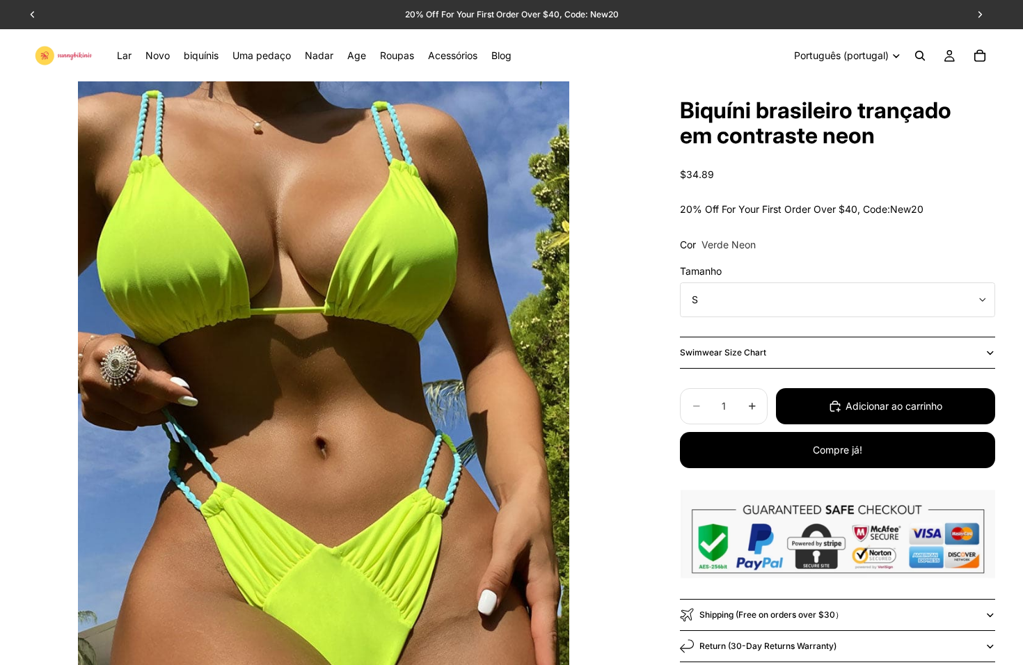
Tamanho (701, 271)
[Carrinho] (980, 55)
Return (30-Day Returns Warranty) (767, 646)
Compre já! (837, 450)
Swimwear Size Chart (723, 352)
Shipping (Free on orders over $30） (771, 614)
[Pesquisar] (920, 55)
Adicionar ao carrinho (894, 406)
